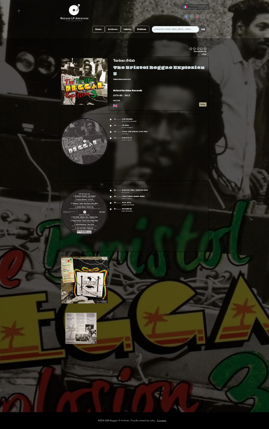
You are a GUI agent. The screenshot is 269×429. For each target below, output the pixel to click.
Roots (203, 104)
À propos (161, 420)
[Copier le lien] (202, 16)
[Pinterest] (197, 16)
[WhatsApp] (191, 16)
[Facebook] (186, 16)
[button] (183, 90)
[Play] (111, 119)
